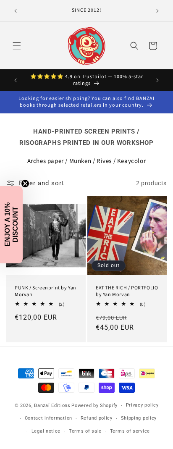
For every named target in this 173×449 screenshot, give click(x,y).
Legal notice (45, 431)
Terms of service (130, 431)
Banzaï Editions (52, 405)
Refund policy (97, 418)
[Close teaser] (25, 183)
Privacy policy (142, 405)
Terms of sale (85, 431)
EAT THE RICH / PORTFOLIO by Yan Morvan (127, 291)
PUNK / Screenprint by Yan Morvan (45, 291)
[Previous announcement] (15, 11)
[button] (17, 46)
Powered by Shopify (94, 405)
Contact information (48, 418)
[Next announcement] (157, 11)
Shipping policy (139, 418)
